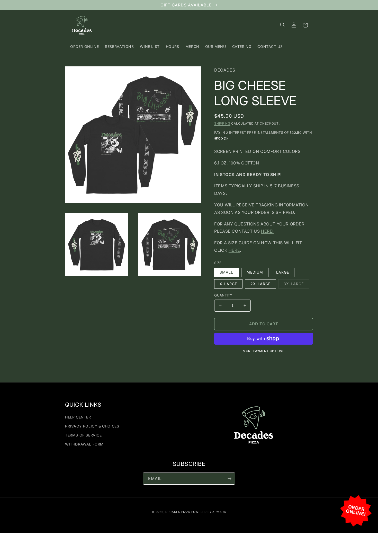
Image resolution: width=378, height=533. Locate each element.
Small (226, 272)
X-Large (228, 284)
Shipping (222, 123)
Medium (255, 272)
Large (282, 272)
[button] (282, 25)
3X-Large (296, 285)
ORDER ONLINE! (356, 510)
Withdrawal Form (84, 444)
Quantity (223, 295)
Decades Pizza (177, 512)
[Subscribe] (229, 479)
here (234, 250)
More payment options (263, 351)
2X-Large (260, 284)
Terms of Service (83, 435)
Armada (219, 512)
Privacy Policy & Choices (92, 426)
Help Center (78, 417)
